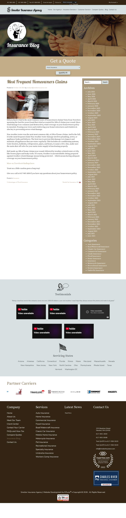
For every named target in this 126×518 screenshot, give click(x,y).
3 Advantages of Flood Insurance (17, 182)
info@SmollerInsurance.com (105, 449)
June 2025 (91, 122)
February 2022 (93, 217)
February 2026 (93, 103)
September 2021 (94, 229)
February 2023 (93, 189)
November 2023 (94, 167)
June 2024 (91, 151)
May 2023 (91, 181)
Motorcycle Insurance (96, 263)
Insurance (16, 178)
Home (50, 10)
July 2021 (91, 233)
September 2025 (94, 115)
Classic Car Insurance (96, 249)
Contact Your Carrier (16, 427)
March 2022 (92, 215)
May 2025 (91, 125)
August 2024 (92, 146)
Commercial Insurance (97, 251)
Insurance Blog (13, 438)
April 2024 (92, 155)
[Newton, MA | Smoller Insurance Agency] (24, 9)
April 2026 (92, 99)
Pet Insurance (42, 442)
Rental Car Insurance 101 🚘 (72, 182)
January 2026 (93, 106)
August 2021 (92, 231)
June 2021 (91, 236)
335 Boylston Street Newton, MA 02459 (103, 429)
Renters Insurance (95, 268)
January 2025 (93, 134)
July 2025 (91, 120)
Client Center (13, 424)
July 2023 (91, 177)
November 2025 (94, 111)
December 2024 (94, 137)
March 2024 (92, 158)
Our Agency (57, 10)
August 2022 (92, 203)
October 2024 (93, 141)
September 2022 (94, 200)
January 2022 (93, 219)
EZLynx (67, 492)
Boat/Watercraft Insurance (98, 247)
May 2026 (91, 96)
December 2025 (94, 108)
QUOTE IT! (63, 73)
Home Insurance (94, 258)
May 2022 (91, 210)
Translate (75, 4)
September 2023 (94, 172)
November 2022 (94, 196)
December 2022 (94, 193)
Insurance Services (69, 10)
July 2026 (91, 92)
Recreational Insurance (97, 266)
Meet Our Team (14, 420)
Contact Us (113, 10)
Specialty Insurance (44, 449)
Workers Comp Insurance (47, 456)
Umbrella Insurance (96, 270)
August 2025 (92, 118)
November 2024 (94, 139)
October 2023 (93, 170)
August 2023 (92, 174)
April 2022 (92, 212)
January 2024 (93, 163)
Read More (68, 413)
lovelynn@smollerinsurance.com (37, 88)
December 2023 (94, 165)
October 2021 (93, 226)
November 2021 (94, 224)
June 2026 (91, 94)
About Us (11, 416)
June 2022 (91, 207)
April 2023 (92, 184)
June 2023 (91, 179)
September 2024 (94, 144)
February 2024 (93, 160)
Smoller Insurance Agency (31, 492)
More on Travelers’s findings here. (21, 163)
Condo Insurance (94, 254)
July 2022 (91, 205)
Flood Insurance (94, 256)
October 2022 (93, 198)
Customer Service (84, 10)
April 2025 (92, 127)
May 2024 (91, 153)
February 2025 (93, 132)
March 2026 (92, 101)
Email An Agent (47, 2)
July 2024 (91, 148)
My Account (113, 2)
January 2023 (93, 191)
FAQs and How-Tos (15, 431)
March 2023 (92, 186)
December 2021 (94, 222)
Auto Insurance (94, 244)
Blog (106, 10)
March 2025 (92, 129)
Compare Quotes (98, 10)
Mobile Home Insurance (46, 435)
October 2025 (93, 113)
